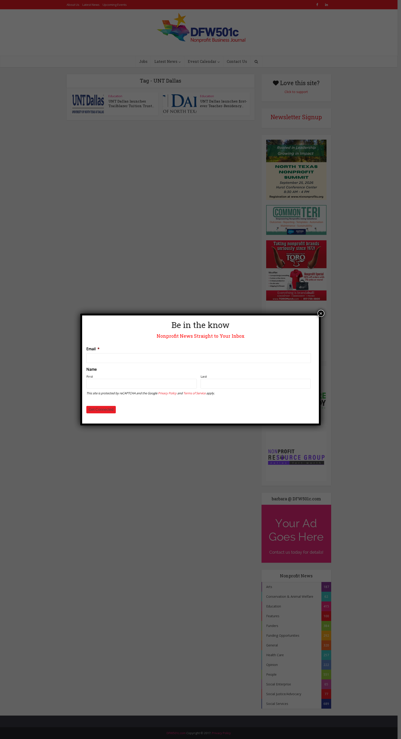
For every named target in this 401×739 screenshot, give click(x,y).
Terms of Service (194, 393)
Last (204, 376)
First (90, 376)
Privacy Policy (167, 393)
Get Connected (101, 409)
